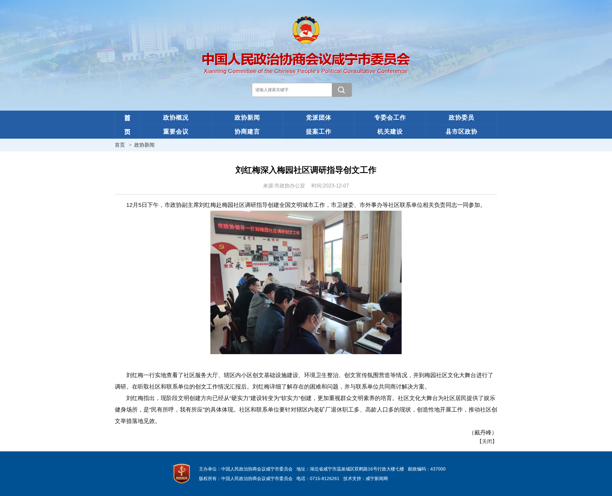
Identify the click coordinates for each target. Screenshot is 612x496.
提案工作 (319, 131)
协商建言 (247, 131)
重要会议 (176, 131)
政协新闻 (247, 117)
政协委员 (461, 117)
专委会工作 (390, 117)
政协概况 (176, 117)
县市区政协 (461, 131)
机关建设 (390, 131)
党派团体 (319, 117)
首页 (120, 145)
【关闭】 (487, 441)
